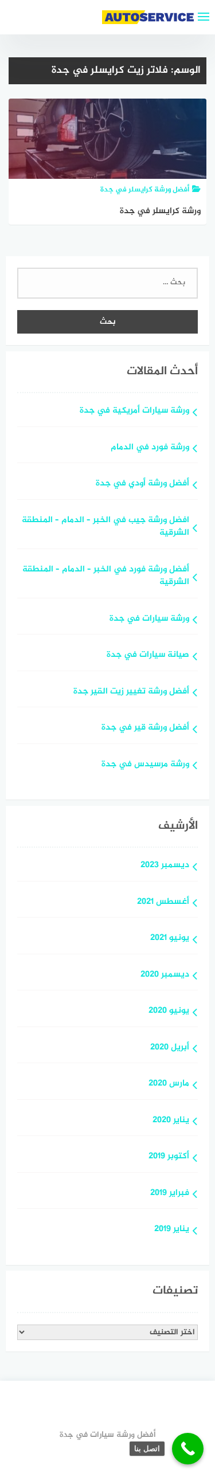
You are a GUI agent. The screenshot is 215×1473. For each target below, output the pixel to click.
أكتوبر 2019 (168, 1156)
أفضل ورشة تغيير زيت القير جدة (131, 692)
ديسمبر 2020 (164, 975)
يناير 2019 (171, 1229)
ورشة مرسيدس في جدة (145, 764)
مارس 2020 (168, 1084)
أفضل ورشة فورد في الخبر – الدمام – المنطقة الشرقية (105, 576)
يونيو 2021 (169, 938)
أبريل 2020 (169, 1048)
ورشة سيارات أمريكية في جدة (134, 411)
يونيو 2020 (168, 1011)
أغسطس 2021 (163, 902)
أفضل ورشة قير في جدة (145, 728)
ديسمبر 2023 (164, 865)
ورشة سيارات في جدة (149, 619)
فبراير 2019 (169, 1193)
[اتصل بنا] (188, 1448)
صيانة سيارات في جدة (148, 655)
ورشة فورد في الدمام (150, 448)
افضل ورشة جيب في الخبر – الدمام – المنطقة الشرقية (105, 527)
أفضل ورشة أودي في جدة (142, 484)
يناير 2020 (171, 1120)
